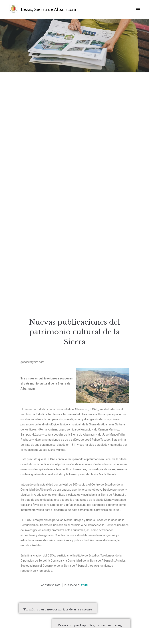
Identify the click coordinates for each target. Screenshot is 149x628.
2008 (84, 585)
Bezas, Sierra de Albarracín (48, 9)
